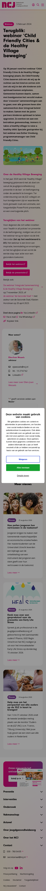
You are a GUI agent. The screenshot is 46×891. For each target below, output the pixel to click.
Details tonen (23, 476)
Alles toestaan (23, 468)
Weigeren (23, 459)
